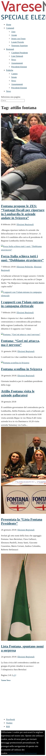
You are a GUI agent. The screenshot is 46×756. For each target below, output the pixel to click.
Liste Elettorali (17, 56)
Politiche (9, 70)
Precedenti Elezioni (19, 67)
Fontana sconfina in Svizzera (21, 369)
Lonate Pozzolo (17, 42)
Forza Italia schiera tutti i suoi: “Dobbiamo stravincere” (22, 258)
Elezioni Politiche (25, 267)
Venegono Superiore (19, 45)
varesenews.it (19, 714)
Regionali (10, 49)
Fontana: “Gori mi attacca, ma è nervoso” (20, 343)
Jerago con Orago (18, 39)
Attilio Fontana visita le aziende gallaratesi (17, 393)
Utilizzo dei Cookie (8, 710)
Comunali (10, 28)
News (13, 60)
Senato (14, 77)
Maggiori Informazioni (26, 753)
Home (8, 24)
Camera (14, 74)
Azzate (14, 35)
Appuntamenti (17, 63)
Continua (12, 753)
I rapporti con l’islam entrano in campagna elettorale (22, 304)
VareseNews (5, 686)
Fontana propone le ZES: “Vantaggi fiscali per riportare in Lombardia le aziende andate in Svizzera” (22, 212)
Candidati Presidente (19, 53)
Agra (13, 32)
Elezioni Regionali (25, 224)
